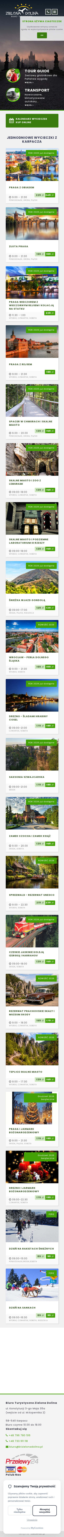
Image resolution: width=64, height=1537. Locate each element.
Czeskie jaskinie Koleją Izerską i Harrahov (26, 954)
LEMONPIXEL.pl (38, 1534)
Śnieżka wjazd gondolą (27, 600)
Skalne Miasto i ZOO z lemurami (25, 482)
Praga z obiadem (21, 187)
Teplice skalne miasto (25, 1071)
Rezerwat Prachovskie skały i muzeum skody (31, 1012)
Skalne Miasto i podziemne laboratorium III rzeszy (28, 541)
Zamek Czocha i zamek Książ (30, 836)
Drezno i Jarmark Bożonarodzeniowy (24, 1189)
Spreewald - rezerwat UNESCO (31, 895)
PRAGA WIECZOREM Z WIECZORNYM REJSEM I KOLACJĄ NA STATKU (31, 305)
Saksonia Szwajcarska (26, 777)
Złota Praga (18, 246)
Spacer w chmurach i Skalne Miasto (30, 423)
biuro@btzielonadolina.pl (26, 1446)
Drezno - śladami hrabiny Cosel (28, 718)
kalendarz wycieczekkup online (31, 120)
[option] (32, 55)
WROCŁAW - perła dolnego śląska (29, 659)
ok (42, 35)
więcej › (29, 82)
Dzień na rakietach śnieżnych (31, 1248)
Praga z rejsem (20, 364)
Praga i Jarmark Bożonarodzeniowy (24, 1130)
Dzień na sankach (22, 1307)
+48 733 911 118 (18, 1441)
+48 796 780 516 (19, 1435)
